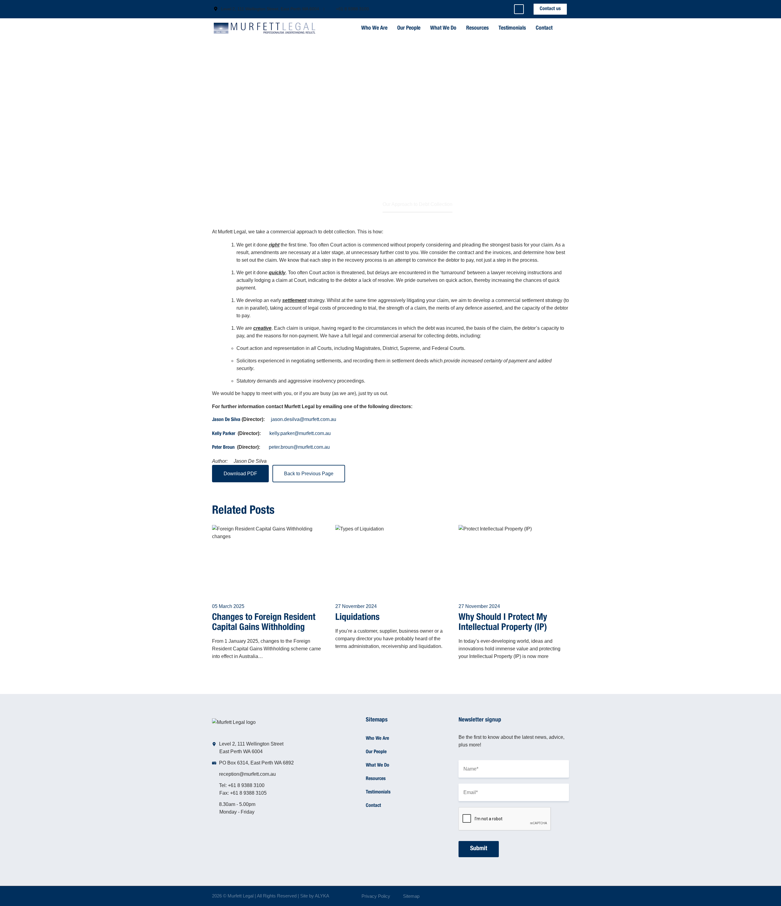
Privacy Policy (376, 896)
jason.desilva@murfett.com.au (303, 419)
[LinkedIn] (567, 896)
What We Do (443, 28)
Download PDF (240, 473)
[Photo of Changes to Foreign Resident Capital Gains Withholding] (267, 559)
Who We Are (374, 28)
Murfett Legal (241, 895)
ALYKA (322, 895)
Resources (477, 28)
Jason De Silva (226, 420)
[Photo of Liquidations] (390, 559)
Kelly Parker (223, 434)
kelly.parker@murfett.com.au (300, 433)
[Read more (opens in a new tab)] (266, 9)
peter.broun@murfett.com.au (299, 447)
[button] (563, 28)
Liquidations (357, 618)
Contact (544, 28)
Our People (408, 28)
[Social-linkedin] (519, 9)
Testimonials (512, 28)
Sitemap (411, 896)
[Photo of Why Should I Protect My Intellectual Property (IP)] (514, 559)
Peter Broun (223, 447)
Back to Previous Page (308, 473)
